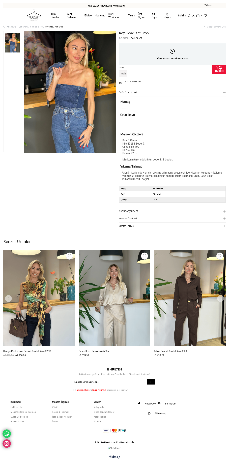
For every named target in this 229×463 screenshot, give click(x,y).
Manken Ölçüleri (128, 218)
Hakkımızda (16, 407)
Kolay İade (99, 407)
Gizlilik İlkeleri (17, 421)
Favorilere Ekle (69, 256)
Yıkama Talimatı (127, 226)
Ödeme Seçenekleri (129, 211)
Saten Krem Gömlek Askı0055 (94, 351)
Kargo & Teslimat (60, 412)
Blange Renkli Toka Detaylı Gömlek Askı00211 (27, 351)
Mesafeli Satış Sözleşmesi (23, 412)
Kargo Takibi (100, 417)
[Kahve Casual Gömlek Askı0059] (190, 298)
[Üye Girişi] (193, 15)
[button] (37, 345)
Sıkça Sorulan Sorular (104, 412)
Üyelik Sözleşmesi (19, 417)
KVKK (55, 407)
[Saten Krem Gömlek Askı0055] (115, 298)
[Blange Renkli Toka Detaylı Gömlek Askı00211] (39, 298)
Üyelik (55, 421)
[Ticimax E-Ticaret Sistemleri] (115, 457)
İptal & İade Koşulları (62, 417)
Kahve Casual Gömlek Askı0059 (170, 351)
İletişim (97, 421)
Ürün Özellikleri (128, 92)
